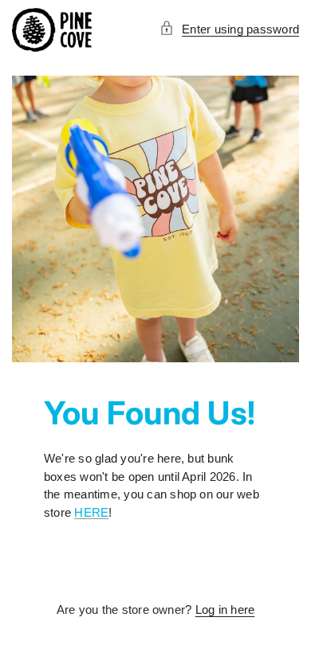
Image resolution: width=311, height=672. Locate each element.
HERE (91, 512)
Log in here (225, 609)
